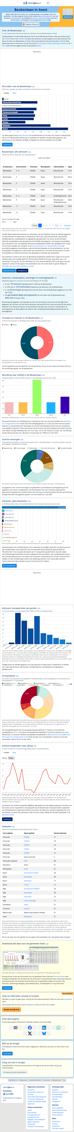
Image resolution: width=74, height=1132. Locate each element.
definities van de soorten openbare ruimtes (18, 266)
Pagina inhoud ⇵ (32, 24)
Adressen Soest (9, 271)
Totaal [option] (11, 758)
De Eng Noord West (44, 43)
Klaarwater (56, 43)
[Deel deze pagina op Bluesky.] (44, 1033)
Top (64, 1080)
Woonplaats (45, 167)
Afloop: (4, 758)
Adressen (30, 1090)
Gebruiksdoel (59, 167)
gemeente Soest (8, 815)
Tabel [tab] (14, 93)
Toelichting (7, 144)
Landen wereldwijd (34, 1101)
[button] (23, 30)
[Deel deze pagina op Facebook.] (30, 1027)
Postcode (33, 167)
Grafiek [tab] (6, 93)
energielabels (16, 18)
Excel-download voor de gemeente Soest (47, 246)
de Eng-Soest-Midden (32, 889)
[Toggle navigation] (48, 3)
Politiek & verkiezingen (35, 1126)
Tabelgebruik (22, 271)
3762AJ (26, 849)
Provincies (31, 1099)
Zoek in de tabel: (44, 158)
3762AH (27, 845)
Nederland (28, 916)
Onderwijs (31, 1124)
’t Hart (26, 885)
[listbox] (11, 758)
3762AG (27, 841)
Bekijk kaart (68, 17)
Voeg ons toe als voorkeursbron (15, 1072)
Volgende (67, 225)
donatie (67, 999)
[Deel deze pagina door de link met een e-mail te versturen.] (15, 1027)
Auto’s (29, 1110)
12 (60, 225)
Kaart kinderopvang (59, 1110)
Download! (7, 988)
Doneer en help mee (11, 1009)
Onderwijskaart (57, 1112)
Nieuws (55, 1099)
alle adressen (24, 135)
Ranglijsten (56, 1101)
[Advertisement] (37, 67)
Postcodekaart (57, 1115)
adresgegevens (46, 16)
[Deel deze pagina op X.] (30, 1033)
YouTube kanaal (58, 1128)
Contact (55, 1124)
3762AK (21, 39)
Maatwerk (56, 1126)
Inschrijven (7, 1053)
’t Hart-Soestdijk (30, 901)
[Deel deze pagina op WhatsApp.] (58, 1027)
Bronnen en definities (60, 1092)
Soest (39, 46)
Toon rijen (9, 222)
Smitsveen (65, 43)
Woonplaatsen (41, 1097)
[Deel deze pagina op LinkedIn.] (44, 1027)
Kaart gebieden (57, 1108)
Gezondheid (31, 1112)
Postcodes (31, 1097)
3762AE (7, 39)
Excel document (59, 976)
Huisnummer (21, 167)
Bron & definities (9, 566)
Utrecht (27, 909)
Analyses (55, 1090)
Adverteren (56, 1121)
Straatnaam (7, 167)
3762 (25, 861)
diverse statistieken (39, 18)
